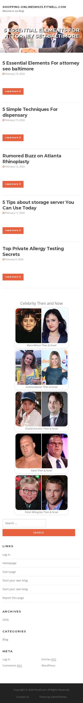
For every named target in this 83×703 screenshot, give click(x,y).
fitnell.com (40, 689)
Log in (6, 554)
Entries (49, 659)
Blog (5, 639)
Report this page (13, 598)
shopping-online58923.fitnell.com (34, 6)
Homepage (9, 563)
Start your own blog (15, 580)
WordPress (48, 665)
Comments (12, 665)
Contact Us (22, 697)
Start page (9, 572)
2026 (6, 619)
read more (11, 91)
